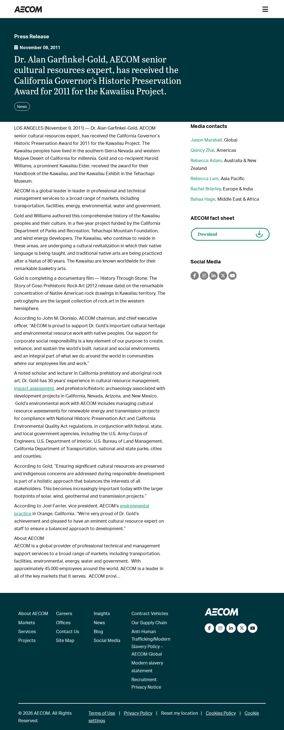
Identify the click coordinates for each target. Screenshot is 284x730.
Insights (102, 613)
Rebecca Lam (205, 178)
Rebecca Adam (206, 160)
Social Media (107, 640)
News (99, 622)
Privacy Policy (138, 713)
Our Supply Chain (149, 622)
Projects (27, 640)
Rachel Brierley (206, 189)
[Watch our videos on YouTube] (252, 628)
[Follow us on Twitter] (242, 628)
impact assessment (34, 388)
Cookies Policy (221, 713)
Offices (63, 622)
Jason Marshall (206, 140)
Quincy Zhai (202, 150)
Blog (98, 631)
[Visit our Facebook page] (209, 628)
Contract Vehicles (149, 613)
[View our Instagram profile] (220, 628)
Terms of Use (101, 713)
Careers (64, 613)
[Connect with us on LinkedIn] (231, 628)
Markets (26, 622)
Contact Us (67, 631)
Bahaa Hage (203, 199)
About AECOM (33, 613)
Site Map (65, 640)
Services (27, 631)
